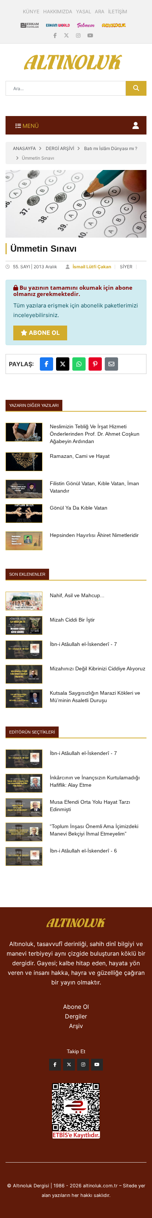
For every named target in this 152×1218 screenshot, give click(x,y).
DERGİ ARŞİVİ (60, 148)
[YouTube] (90, 35)
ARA (99, 11)
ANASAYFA (24, 148)
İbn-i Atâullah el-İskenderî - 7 (83, 644)
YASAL (83, 11)
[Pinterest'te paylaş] (95, 364)
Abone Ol (43, 332)
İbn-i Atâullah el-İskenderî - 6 (83, 851)
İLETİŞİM (117, 11)
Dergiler (76, 1016)
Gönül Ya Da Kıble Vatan (78, 508)
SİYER (126, 266)
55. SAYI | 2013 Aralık (35, 266)
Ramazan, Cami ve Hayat (80, 456)
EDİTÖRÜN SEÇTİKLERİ (32, 732)
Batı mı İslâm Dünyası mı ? (110, 148)
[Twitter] (69, 1066)
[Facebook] (55, 35)
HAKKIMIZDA (57, 11)
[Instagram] (79, 35)
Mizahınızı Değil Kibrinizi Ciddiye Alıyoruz (97, 668)
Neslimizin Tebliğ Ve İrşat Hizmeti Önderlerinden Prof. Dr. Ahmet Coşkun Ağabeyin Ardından (94, 433)
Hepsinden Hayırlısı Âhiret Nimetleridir (94, 535)
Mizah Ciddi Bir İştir (72, 620)
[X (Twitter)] (67, 35)
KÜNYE (31, 11)
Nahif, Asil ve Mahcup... (77, 595)
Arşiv (76, 1026)
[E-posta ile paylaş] (111, 364)
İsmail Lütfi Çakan (92, 266)
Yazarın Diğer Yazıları (34, 405)
